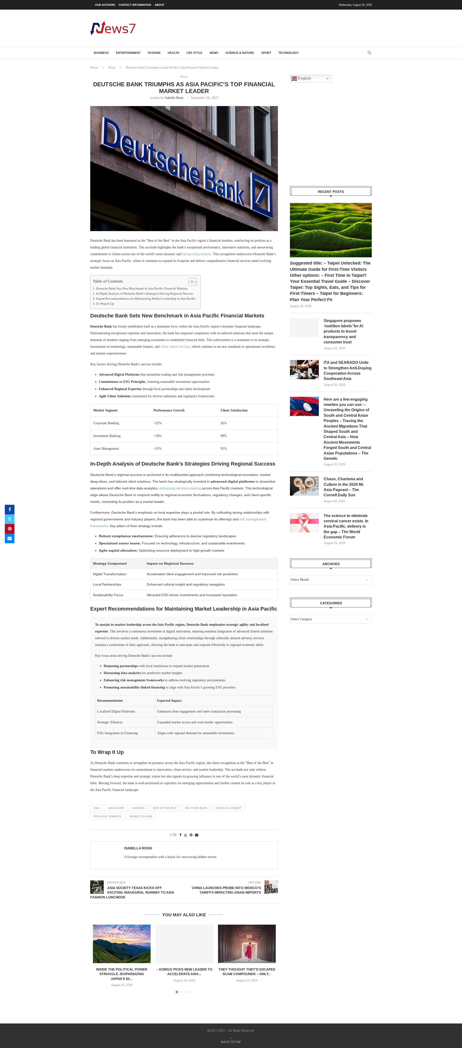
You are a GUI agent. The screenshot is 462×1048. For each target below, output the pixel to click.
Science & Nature (239, 53)
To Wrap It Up (105, 303)
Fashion (154, 53)
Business (101, 53)
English (304, 78)
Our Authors (105, 4)
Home (94, 67)
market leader (140, 816)
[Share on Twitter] (9, 519)
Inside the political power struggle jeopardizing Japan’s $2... (121, 974)
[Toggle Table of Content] (190, 282)
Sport (266, 53)
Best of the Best (165, 808)
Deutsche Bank (196, 808)
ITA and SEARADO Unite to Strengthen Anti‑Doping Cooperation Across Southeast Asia (348, 370)
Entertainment (128, 53)
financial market (228, 808)
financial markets (107, 816)
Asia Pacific (116, 808)
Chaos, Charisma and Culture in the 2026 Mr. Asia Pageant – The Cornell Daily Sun (344, 487)
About (159, 4)
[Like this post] (174, 835)
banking (139, 808)
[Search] (369, 53)
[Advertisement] (284, 27)
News (214, 53)
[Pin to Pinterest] (9, 529)
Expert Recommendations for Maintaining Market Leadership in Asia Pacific (146, 298)
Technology (288, 53)
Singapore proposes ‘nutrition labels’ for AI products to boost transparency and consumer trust (343, 331)
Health (173, 53)
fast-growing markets (196, 254)
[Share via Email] (9, 538)
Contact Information (135, 4)
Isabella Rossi (174, 98)
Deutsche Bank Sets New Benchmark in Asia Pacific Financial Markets (141, 288)
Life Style (194, 53)
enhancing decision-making (180, 488)
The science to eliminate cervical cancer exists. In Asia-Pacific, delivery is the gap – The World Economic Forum (346, 526)
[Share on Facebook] (9, 509)
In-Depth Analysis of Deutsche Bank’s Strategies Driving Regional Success (144, 293)
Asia (96, 808)
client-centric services (175, 346)
